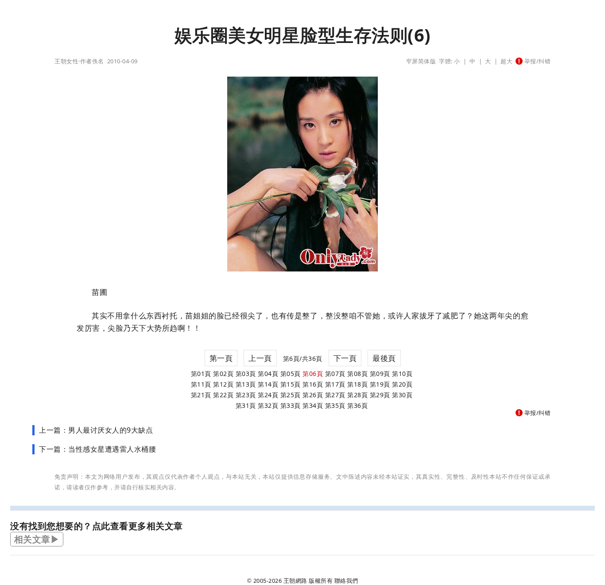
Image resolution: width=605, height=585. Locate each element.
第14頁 (268, 384)
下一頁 (345, 358)
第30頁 (402, 395)
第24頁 (268, 395)
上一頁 (260, 358)
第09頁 (380, 373)
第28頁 (357, 395)
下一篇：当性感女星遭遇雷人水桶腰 (97, 449)
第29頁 (380, 395)
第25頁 (290, 395)
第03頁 (246, 373)
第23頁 (246, 395)
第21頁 (201, 395)
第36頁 (357, 405)
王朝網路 (295, 581)
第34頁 (312, 405)
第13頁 (246, 384)
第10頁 (402, 373)
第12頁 (223, 384)
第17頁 (335, 384)
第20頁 (402, 384)
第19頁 (380, 384)
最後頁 (384, 358)
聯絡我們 (346, 581)
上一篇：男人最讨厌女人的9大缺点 (96, 430)
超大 (506, 61)
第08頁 (357, 373)
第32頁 (268, 405)
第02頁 (223, 373)
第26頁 (312, 395)
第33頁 (290, 405)
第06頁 (312, 373)
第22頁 (223, 395)
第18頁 (357, 384)
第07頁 (335, 373)
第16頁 (312, 384)
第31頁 (246, 405)
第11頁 (201, 384)
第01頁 (201, 373)
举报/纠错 (537, 61)
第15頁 (290, 384)
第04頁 (268, 373)
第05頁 (290, 373)
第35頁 (335, 405)
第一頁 (221, 358)
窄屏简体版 (421, 61)
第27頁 (335, 395)
